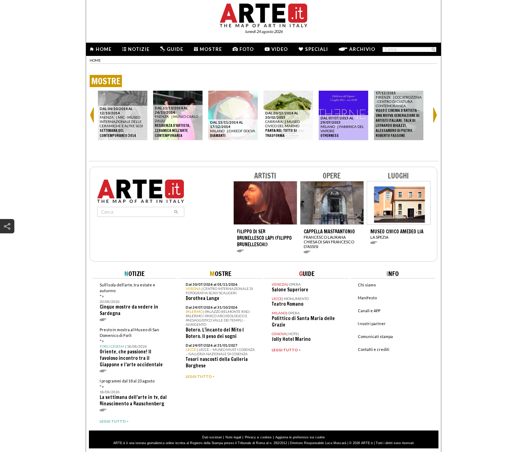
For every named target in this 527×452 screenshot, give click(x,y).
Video (279, 49)
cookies (266, 437)
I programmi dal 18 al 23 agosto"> (133, 393)
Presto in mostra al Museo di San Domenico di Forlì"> (131, 347)
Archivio (362, 49)
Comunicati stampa (375, 336)
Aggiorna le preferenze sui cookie (300, 437)
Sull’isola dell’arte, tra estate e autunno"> (129, 299)
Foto (246, 49)
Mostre (211, 49)
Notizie (138, 49)
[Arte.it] (263, 14)
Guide (175, 49)
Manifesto (367, 297)
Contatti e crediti (373, 349)
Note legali (233, 437)
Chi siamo (367, 284)
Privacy (250, 437)
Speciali (316, 49)
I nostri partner (372, 323)
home (95, 60)
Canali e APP (369, 310)
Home (103, 49)
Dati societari (212, 437)
